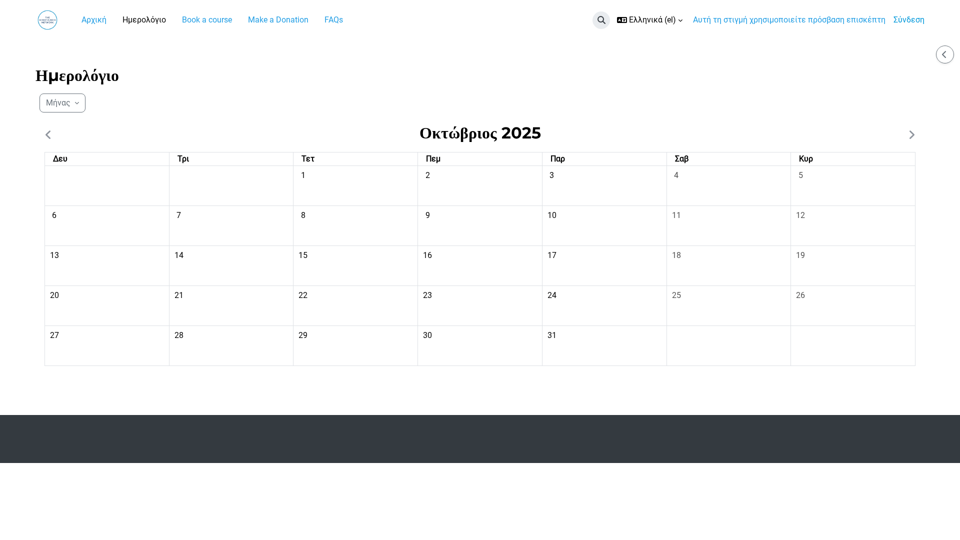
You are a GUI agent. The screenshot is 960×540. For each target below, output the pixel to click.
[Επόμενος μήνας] (910, 135)
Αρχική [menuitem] (94, 19)
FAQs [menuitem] (333, 19)
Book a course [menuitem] (207, 19)
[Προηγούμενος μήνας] (50, 135)
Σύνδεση (909, 19)
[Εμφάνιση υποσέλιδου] (935, 515)
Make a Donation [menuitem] (278, 19)
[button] (601, 20)
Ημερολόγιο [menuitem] (144, 19)
